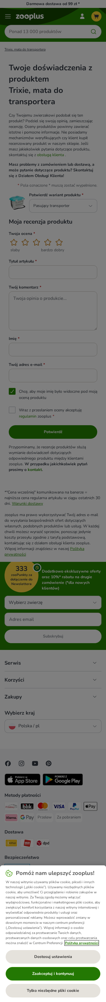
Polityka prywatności (81, 943)
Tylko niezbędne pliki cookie (53, 990)
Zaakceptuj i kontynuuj (53, 973)
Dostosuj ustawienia (53, 956)
